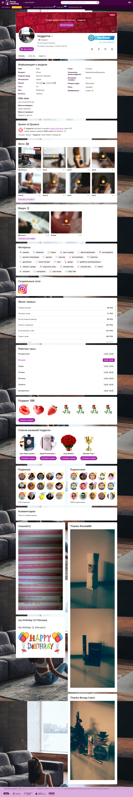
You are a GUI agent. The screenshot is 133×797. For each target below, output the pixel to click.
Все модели (6, 7)
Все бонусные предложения (43, 7)
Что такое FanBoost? (107, 42)
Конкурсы (60, 7)
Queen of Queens (56, 128)
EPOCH (51, 788)
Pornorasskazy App (75, 7)
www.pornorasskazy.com (29, 788)
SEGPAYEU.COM (58, 788)
